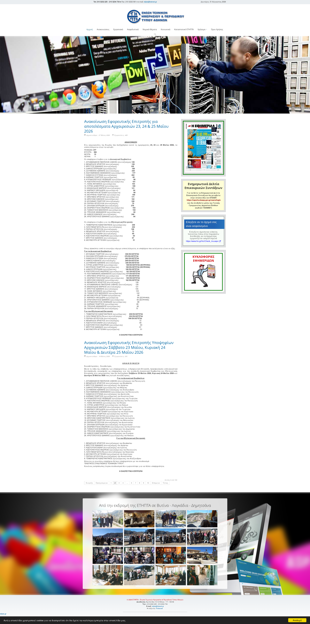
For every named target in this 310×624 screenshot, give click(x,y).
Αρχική (89, 29)
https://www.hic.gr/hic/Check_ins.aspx (202, 241)
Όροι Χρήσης (217, 29)
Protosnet (159, 608)
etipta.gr (3, 613)
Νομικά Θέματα (150, 29)
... (127, 483)
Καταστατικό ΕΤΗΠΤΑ (184, 29)
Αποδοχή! (297, 620)
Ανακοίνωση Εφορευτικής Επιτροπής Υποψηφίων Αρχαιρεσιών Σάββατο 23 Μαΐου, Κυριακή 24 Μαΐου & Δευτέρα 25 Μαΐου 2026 (129, 347)
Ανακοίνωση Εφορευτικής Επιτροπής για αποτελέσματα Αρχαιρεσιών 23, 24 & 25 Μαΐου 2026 (126, 126)
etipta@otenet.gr (150, 1)
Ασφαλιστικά (133, 29)
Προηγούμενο (102, 483)
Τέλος (165, 483)
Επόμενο (156, 483)
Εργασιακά (118, 29)
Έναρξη (89, 483)
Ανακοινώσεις (103, 29)
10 (148, 483)
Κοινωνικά (165, 29)
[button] (155, 34)
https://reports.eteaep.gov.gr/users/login (204, 200)
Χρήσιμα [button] (202, 29)
